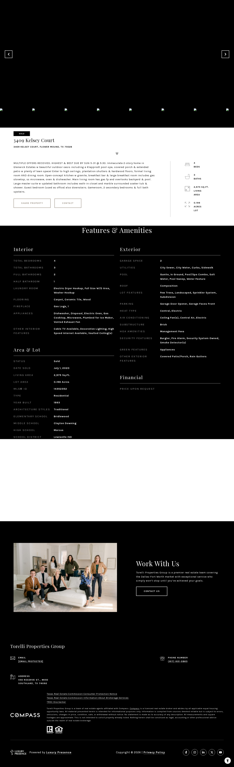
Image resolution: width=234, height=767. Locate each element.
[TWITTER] (212, 752)
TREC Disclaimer (56, 702)
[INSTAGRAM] (194, 752)
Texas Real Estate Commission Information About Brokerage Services (88, 698)
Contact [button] (68, 203)
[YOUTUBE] (220, 752)
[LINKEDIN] (203, 752)
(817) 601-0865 (178, 661)
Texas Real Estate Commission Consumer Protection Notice (82, 694)
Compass (134, 708)
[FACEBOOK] (186, 752)
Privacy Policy (154, 752)
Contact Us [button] (152, 591)
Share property (32, 203)
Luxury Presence (58, 752)
